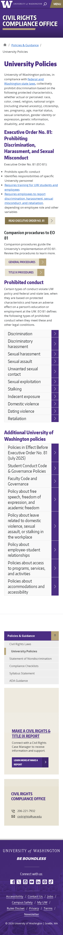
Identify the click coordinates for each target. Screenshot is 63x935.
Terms (48, 908)
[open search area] (45, 4)
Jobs (50, 896)
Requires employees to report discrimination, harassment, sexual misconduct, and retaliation (29, 198)
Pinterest (44, 881)
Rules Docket (15, 908)
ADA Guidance (18, 681)
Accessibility (14, 896)
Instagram (25, 881)
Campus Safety (22, 902)
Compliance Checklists (23, 666)
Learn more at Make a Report (26, 762)
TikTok (51, 881)
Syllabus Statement (22, 673)
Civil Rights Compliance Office (5, 44)
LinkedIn (38, 881)
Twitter (18, 881)
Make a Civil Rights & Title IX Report (31, 733)
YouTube (31, 881)
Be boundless (31, 859)
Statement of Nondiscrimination (30, 659)
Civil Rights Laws (20, 644)
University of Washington (7, 4)
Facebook (12, 881)
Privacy (34, 908)
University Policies (24, 651)
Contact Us (35, 896)
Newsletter (31, 914)
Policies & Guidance (25, 45)
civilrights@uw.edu (29, 816)
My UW (42, 902)
